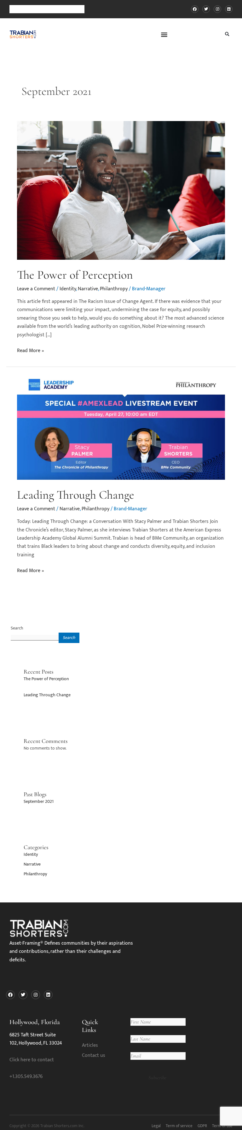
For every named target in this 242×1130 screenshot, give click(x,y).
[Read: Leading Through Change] (121, 427)
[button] (164, 34)
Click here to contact (31, 1060)
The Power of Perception (75, 275)
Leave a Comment (36, 289)
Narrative (88, 289)
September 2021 (39, 801)
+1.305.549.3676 (26, 1076)
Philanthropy (114, 289)
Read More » (30, 351)
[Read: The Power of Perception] (121, 190)
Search (17, 628)
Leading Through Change (75, 495)
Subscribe (157, 1078)
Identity (68, 289)
